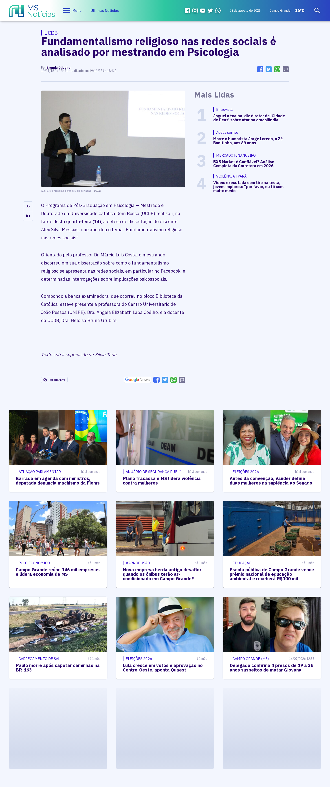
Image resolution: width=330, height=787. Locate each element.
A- (28, 206)
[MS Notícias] (32, 13)
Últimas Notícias (104, 10)
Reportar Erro (57, 379)
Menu (77, 10)
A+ (28, 215)
